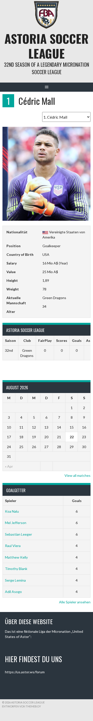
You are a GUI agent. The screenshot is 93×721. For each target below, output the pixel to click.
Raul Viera (13, 546)
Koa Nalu (12, 511)
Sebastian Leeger (18, 534)
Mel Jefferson (15, 523)
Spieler (10, 501)
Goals (77, 501)
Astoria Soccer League (46, 46)
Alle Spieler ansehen (75, 602)
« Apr (9, 466)
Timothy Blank (16, 569)
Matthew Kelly (16, 557)
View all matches (77, 475)
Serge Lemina (15, 580)
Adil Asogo (13, 592)
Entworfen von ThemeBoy (21, 706)
